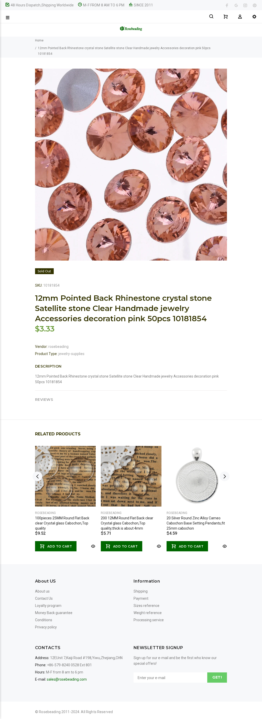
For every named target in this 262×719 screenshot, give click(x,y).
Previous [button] (37, 476)
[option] (65, 493)
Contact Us (44, 598)
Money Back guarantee (53, 613)
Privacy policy (46, 627)
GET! (217, 677)
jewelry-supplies (71, 354)
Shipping (141, 591)
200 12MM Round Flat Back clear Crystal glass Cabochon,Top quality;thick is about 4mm (127, 523)
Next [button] (225, 476)
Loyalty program (48, 606)
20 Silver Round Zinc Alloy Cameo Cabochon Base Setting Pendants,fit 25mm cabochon (196, 523)
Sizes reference (146, 606)
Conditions (43, 620)
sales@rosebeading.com (67, 679)
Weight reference (148, 613)
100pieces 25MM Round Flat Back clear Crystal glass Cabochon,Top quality (62, 523)
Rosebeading (45, 513)
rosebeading (58, 347)
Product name (42, 698)
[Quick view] (93, 546)
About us (42, 591)
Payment (141, 598)
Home (39, 40)
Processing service (149, 620)
